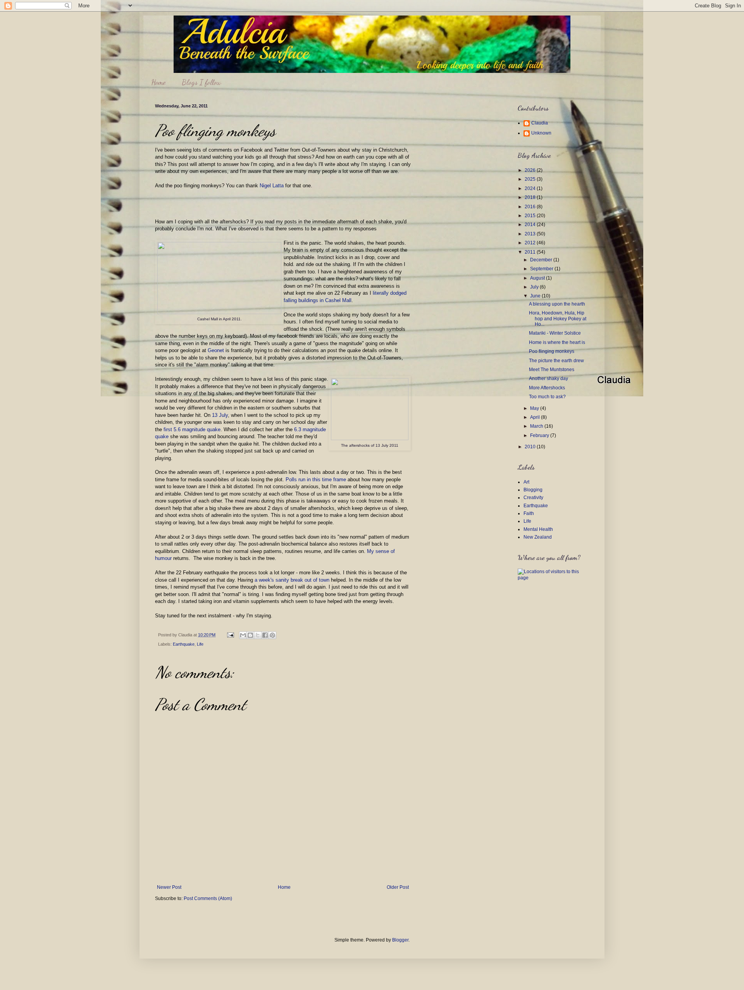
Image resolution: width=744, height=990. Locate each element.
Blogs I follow (201, 82)
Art (526, 482)
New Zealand (538, 537)
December (541, 260)
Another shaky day (548, 378)
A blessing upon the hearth (557, 304)
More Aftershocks (547, 387)
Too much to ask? (547, 396)
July (535, 287)
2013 (531, 234)
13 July (220, 415)
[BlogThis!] (250, 635)
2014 (531, 224)
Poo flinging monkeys (551, 351)
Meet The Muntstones (551, 369)
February (540, 435)
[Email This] (243, 635)
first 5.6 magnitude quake (192, 429)
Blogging (533, 489)
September (542, 268)
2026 (531, 170)
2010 (531, 446)
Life (200, 644)
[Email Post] (230, 634)
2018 (531, 197)
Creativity (533, 497)
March (537, 426)
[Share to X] (258, 635)
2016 (531, 206)
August (538, 278)
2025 (531, 179)
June (536, 296)
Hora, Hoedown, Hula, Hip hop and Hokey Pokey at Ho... (557, 318)
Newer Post (169, 887)
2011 (531, 252)
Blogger (400, 940)
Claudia (539, 123)
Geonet (216, 350)
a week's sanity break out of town (292, 580)
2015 (531, 215)
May (535, 408)
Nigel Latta (272, 185)
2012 (531, 242)
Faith (529, 513)
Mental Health (538, 529)
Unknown (541, 133)
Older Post (398, 887)
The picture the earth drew (556, 360)
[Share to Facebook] (265, 635)
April (535, 417)
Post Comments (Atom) (208, 898)
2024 (531, 188)
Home (158, 82)
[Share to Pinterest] (272, 635)
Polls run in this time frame (316, 479)
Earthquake (184, 644)
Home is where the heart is (557, 342)
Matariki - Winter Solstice (555, 333)
